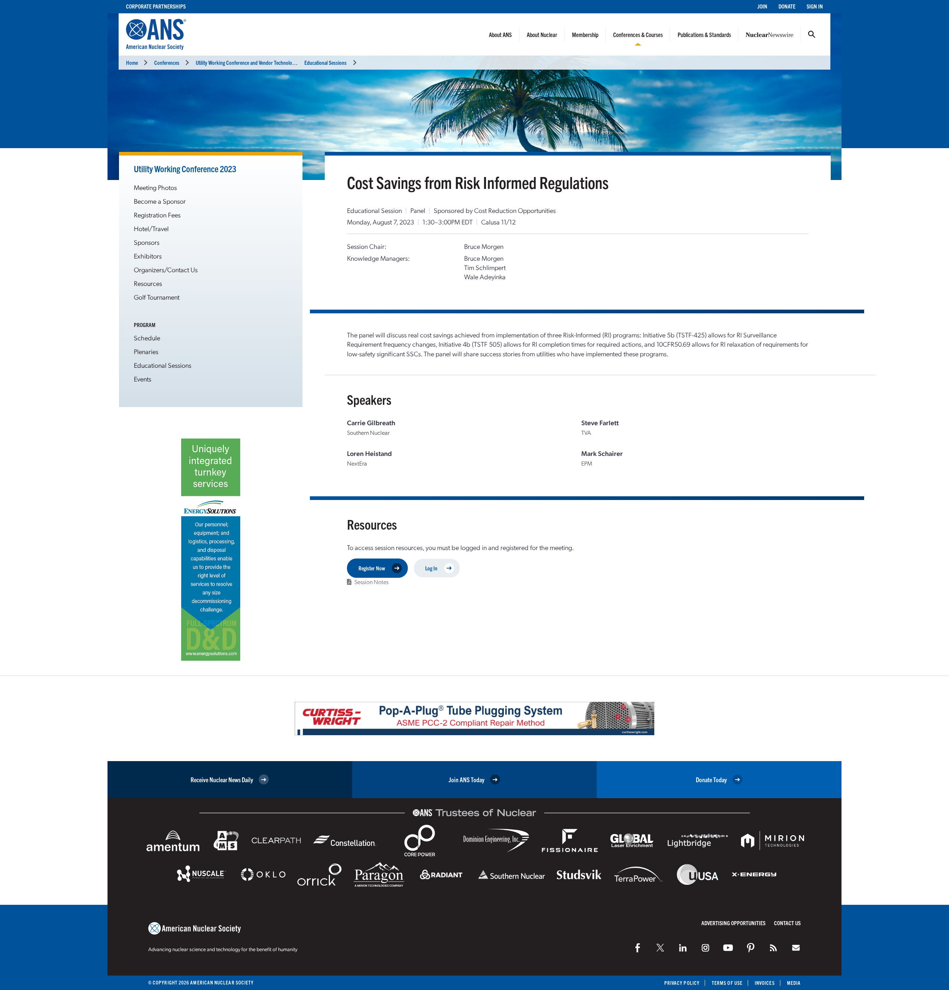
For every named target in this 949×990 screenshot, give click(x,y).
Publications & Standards (704, 34)
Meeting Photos (155, 187)
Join (762, 6)
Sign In (815, 6)
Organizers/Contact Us (166, 269)
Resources (148, 283)
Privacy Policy (682, 983)
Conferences (166, 62)
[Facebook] (637, 948)
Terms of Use (727, 983)
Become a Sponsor (160, 201)
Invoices (765, 983)
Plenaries (146, 351)
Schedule (147, 337)
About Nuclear (542, 34)
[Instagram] (705, 948)
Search (812, 34)
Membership (585, 34)
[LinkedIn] (683, 948)
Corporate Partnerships (156, 6)
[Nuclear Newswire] (773, 948)
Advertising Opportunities (733, 922)
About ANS (500, 34)
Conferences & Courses (638, 34)
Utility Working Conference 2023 (185, 168)
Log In (431, 567)
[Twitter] (660, 948)
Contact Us (787, 922)
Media (794, 983)
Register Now (371, 567)
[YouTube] (728, 948)
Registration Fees (157, 214)
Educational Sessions (325, 62)
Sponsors (146, 242)
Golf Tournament (156, 297)
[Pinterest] (750, 948)
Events (142, 378)
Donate (787, 6)
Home (132, 62)
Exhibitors (148, 255)
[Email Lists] (796, 948)
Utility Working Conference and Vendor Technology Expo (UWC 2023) (264, 62)
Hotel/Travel (151, 228)
